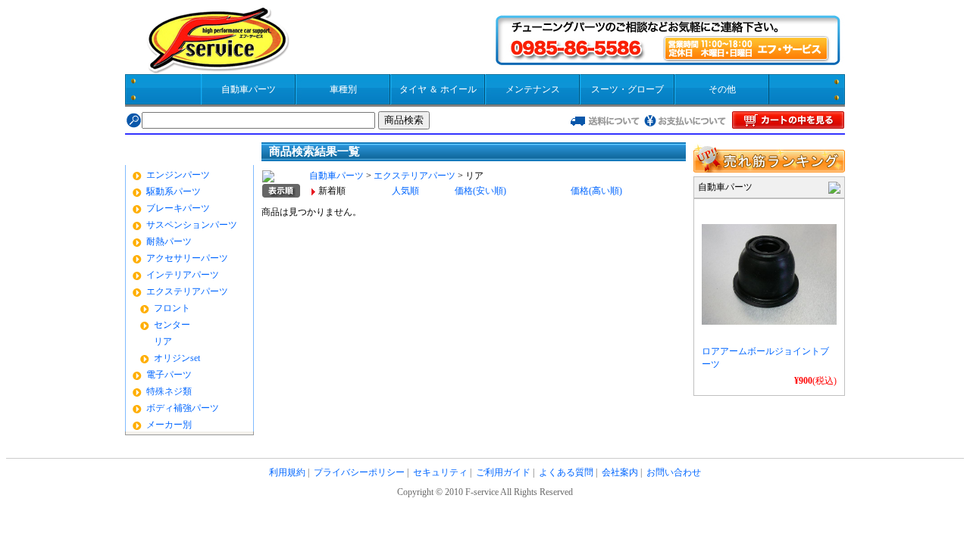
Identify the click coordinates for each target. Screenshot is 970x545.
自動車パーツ (248, 89)
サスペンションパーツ (191, 225)
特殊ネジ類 (169, 391)
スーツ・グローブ (627, 89)
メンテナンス (532, 89)
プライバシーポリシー (359, 472)
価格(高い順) (596, 190)
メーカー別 (169, 424)
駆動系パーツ (173, 191)
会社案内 (620, 472)
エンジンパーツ (178, 175)
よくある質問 (566, 472)
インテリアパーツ (182, 274)
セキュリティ (440, 472)
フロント (172, 308)
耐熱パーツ (169, 241)
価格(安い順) (480, 190)
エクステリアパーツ (187, 291)
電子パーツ (169, 374)
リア (163, 341)
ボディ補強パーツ (182, 408)
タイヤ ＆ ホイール (438, 89)
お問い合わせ (673, 472)
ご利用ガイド (503, 472)
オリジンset (177, 358)
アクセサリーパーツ (187, 258)
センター (172, 324)
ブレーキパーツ (178, 208)
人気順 (405, 190)
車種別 (343, 89)
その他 (722, 89)
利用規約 (287, 472)
